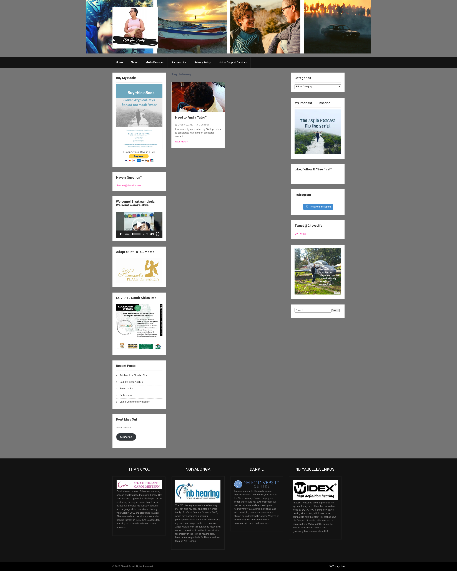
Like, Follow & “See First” (313, 169)
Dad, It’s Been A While (131, 382)
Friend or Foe (126, 388)
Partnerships (179, 62)
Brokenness (126, 395)
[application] (139, 225)
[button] (139, 224)
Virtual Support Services (233, 62)
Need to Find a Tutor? (191, 117)
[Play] (120, 234)
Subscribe (126, 437)
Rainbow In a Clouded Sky (133, 375)
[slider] (136, 234)
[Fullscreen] (158, 234)
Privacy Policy (203, 62)
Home (119, 62)
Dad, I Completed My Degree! (135, 401)
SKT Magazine (337, 566)
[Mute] (152, 234)
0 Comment (204, 125)
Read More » (181, 141)
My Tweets (300, 233)
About (134, 62)
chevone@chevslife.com (129, 185)
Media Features (155, 62)
